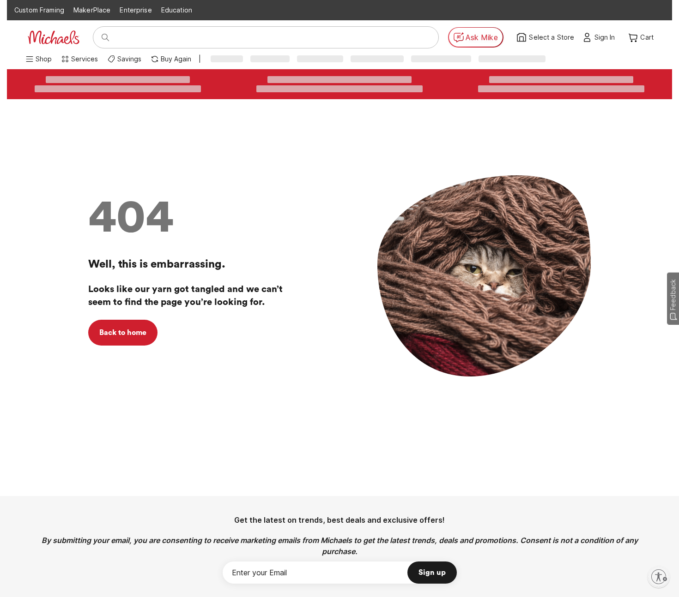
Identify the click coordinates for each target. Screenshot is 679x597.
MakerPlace (91, 10)
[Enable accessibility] (659, 577)
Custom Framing (39, 10)
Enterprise (136, 10)
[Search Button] (105, 37)
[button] (607, 37)
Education (176, 10)
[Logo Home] (53, 37)
